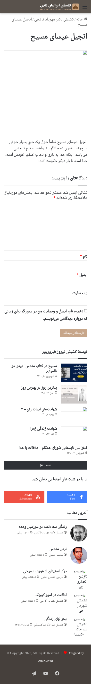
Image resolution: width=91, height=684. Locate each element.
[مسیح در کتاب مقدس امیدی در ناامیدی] (74, 373)
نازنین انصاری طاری (52, 577)
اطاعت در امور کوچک (51, 595)
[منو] (85, 8)
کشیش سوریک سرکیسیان (48, 624)
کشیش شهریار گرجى (51, 601)
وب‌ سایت (79, 293)
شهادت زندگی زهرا (43, 428)
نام (83, 256)
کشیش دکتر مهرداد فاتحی (54, 19)
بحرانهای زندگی (55, 619)
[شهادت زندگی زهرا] (74, 434)
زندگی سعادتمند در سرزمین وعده (43, 527)
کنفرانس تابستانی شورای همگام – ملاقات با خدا (53, 448)
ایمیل (81, 275)
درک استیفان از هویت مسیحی (45, 571)
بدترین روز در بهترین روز (39, 388)
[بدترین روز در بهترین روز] (74, 394)
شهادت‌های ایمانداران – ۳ (39, 409)
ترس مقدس (58, 549)
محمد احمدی (56, 555)
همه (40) (45, 465)
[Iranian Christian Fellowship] (59, 6)
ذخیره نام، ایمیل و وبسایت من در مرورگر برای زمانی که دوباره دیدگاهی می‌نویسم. (45, 315)
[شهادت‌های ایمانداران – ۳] (74, 415)
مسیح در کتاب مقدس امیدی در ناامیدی (34, 369)
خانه (80, 19)
